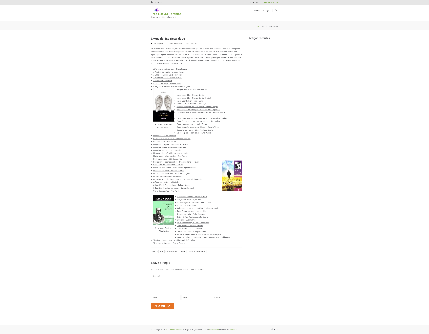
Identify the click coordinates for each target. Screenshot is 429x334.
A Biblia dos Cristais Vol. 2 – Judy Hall (167, 75)
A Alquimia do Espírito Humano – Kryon (168, 72)
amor (154, 251)
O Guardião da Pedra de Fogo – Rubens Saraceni (172, 185)
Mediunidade (201, 251)
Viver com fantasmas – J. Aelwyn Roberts (169, 243)
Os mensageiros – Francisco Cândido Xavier (194, 202)
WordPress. (233, 329)
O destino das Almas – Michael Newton (168, 170)
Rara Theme (214, 329)
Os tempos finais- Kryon (186, 205)
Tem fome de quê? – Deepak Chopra (191, 231)
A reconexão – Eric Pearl (162, 80)
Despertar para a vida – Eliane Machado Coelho (195, 130)
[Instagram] (257, 2)
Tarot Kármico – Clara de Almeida (190, 225)
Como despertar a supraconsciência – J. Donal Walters (198, 127)
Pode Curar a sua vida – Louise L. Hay (191, 211)
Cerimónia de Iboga (261, 10)
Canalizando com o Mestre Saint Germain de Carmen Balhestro (201, 112)
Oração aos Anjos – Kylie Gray (189, 199)
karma (183, 251)
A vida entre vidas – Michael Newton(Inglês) (194, 98)
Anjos (161, 251)
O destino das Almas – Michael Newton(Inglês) (171, 173)
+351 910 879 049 (271, 2)
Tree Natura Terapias (166, 14)
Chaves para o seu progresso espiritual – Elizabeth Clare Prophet (202, 118)
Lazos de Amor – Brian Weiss (164, 141)
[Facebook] (272, 329)
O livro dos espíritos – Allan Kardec (166, 191)
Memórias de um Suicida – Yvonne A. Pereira (170, 153)
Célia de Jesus (158, 43)
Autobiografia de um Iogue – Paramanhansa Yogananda (198, 109)
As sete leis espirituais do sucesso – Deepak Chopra (197, 106)
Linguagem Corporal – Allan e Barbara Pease (170, 144)
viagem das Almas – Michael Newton (192, 89)
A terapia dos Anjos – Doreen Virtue (167, 83)
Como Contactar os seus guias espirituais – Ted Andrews (199, 121)
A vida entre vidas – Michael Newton (191, 95)
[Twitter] (253, 2)
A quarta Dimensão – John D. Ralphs (167, 77)
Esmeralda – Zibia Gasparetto (164, 135)
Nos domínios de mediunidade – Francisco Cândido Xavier (176, 162)
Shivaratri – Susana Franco (187, 220)
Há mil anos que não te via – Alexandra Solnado (171, 138)
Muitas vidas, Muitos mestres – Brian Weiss (170, 156)
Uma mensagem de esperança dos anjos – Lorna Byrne (199, 234)
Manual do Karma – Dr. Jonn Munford (167, 150)
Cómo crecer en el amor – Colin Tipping (192, 124)
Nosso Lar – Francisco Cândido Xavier (168, 164)
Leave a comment (175, 43)
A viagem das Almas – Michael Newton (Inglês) (171, 86)
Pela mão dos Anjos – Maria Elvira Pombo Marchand (197, 208)
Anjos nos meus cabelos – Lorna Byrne (192, 103)
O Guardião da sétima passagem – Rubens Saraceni (173, 188)
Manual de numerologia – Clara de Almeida (169, 147)
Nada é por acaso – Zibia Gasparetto (167, 159)
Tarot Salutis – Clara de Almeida (189, 228)
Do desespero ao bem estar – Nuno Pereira (194, 132)
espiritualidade (172, 251)
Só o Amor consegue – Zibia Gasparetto (193, 222)
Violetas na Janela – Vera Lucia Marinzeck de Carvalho (174, 240)
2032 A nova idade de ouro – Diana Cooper (170, 69)
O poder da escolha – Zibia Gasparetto (192, 196)
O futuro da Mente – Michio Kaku (166, 182)
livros (190, 251)
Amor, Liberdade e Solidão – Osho (190, 101)
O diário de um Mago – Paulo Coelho (167, 176)
